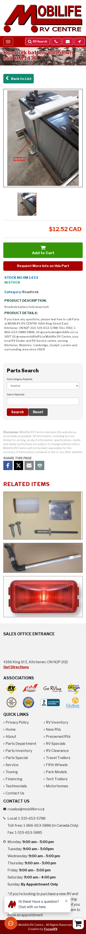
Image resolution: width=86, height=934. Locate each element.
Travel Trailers (58, 758)
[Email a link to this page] (29, 465)
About (11, 736)
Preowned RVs (58, 736)
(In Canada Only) (50, 825)
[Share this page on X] (18, 465)
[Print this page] (39, 465)
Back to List (21, 79)
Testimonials (16, 786)
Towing (12, 772)
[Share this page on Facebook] (8, 465)
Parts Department (21, 744)
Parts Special (17, 758)
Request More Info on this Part (43, 266)
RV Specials (55, 744)
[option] (43, 138)
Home (11, 729)
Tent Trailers (56, 779)
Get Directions (16, 667)
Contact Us (15, 793)
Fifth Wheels (57, 765)
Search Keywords (15, 394)
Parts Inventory (19, 751)
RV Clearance (57, 751)
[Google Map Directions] (79, 41)
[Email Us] (67, 41)
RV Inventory (57, 722)
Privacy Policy (17, 722)
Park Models (56, 772)
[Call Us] (56, 41)
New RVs (53, 729)
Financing (14, 779)
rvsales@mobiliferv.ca (25, 809)
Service (12, 765)
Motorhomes (57, 786)
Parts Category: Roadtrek (19, 379)
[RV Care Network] (11, 689)
